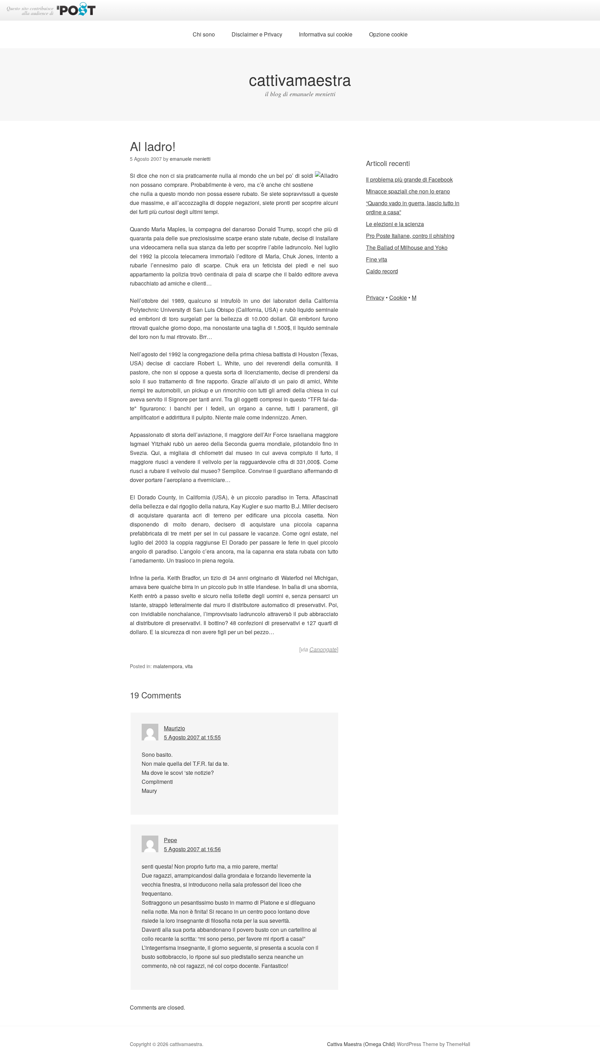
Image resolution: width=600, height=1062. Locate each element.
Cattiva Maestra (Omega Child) (361, 1043)
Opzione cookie (388, 34)
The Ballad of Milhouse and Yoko (407, 247)
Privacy (375, 297)
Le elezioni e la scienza (395, 224)
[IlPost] (76, 10)
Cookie (398, 297)
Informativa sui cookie (325, 34)
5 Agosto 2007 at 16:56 (192, 849)
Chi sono (204, 34)
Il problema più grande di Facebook (409, 179)
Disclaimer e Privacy (257, 34)
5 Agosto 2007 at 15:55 (192, 737)
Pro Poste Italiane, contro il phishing (410, 236)
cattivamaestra (300, 79)
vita (189, 666)
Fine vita (376, 259)
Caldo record (382, 271)
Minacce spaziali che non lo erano (408, 191)
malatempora (167, 666)
